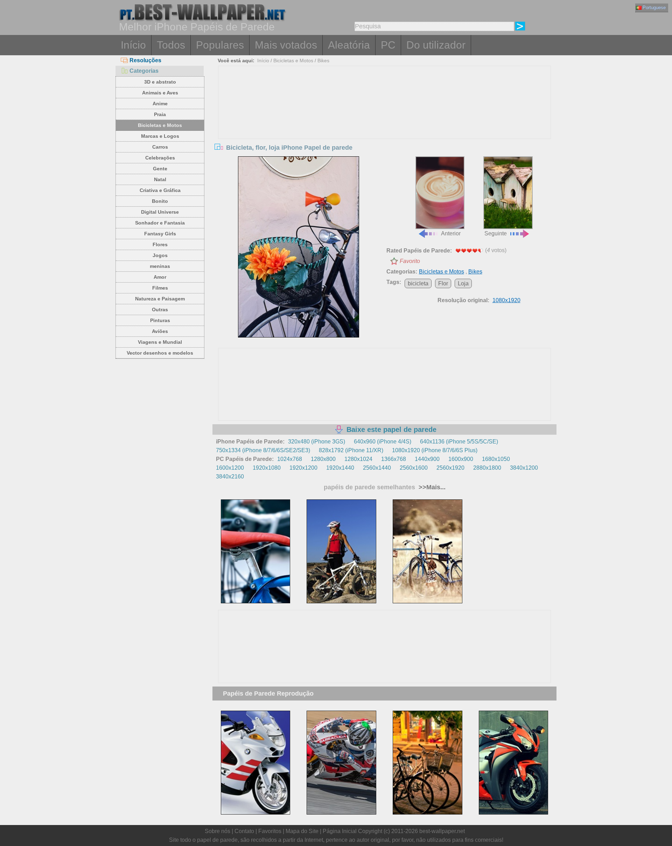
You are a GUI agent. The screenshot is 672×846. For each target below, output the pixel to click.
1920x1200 (303, 468)
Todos (171, 45)
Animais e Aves (160, 92)
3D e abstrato (160, 82)
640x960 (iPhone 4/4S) (382, 442)
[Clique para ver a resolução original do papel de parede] (298, 247)
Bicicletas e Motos (160, 125)
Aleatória (349, 45)
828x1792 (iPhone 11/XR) (351, 450)
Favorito (410, 261)
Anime (160, 103)
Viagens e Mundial (160, 342)
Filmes (160, 288)
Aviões (160, 331)
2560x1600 (414, 468)
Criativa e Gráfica (160, 190)
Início (133, 45)
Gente (160, 168)
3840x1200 (524, 468)
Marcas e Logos (160, 136)
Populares (220, 45)
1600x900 (460, 459)
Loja (463, 283)
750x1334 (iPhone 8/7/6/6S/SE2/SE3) (263, 450)
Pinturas (160, 320)
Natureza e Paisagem (160, 298)
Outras (160, 309)
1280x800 (323, 459)
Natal (160, 179)
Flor (443, 283)
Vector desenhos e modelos (160, 353)
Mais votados (286, 45)
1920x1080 (267, 468)
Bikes (323, 60)
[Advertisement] (385, 119)
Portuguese (654, 7)
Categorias (144, 71)
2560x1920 (450, 468)
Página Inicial (340, 831)
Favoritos (269, 831)
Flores (160, 244)
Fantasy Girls (160, 233)
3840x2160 (230, 476)
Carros (160, 147)
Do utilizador (435, 45)
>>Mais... (431, 487)
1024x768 (289, 459)
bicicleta (418, 283)
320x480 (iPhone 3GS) (316, 442)
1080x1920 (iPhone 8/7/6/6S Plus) (434, 450)
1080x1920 (506, 300)
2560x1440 (377, 468)
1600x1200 (230, 468)
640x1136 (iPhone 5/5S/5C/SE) (459, 442)
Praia (160, 114)
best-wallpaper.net (442, 831)
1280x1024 (358, 459)
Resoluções (145, 60)
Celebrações (160, 158)
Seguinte (495, 233)
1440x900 (427, 459)
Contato (244, 831)
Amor (160, 277)
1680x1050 (496, 459)
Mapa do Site (302, 831)
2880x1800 (487, 468)
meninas (160, 266)
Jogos (160, 255)
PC (388, 45)
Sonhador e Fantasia (160, 223)
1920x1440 (340, 468)
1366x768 (393, 459)
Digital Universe (160, 212)
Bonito (160, 201)
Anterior (451, 233)
